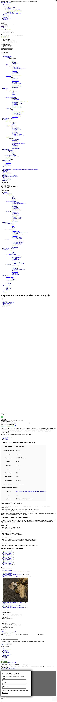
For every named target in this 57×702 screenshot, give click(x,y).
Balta (13, 92)
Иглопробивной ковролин (18, 110)
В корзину (3, 29)
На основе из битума (17, 83)
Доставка (5, 439)
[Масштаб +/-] (5, 697)
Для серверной (15, 132)
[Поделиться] (2, 697)
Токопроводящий (16, 148)
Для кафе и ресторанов (17, 103)
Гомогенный (15, 141)
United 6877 (6, 557)
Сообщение (3, 639)
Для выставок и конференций (19, 68)
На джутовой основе (16, 113)
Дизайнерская (15, 78)
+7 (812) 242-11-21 (7, 46)
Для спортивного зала (17, 107)
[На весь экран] (3, 697)
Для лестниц (15, 72)
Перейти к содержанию (6, 2)
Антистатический (16, 139)
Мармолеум (14, 144)
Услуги (5, 657)
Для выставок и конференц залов (19, 100)
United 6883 (6, 562)
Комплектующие (7, 653)
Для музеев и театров (17, 105)
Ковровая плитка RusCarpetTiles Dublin (12, 571)
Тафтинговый (15, 117)
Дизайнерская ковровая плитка (38, 491)
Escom (13, 61)
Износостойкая (15, 81)
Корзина (3, 27)
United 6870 (6, 552)
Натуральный (15, 145)
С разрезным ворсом (16, 86)
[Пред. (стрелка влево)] (1, 698)
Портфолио (6, 655)
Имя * (2, 634)
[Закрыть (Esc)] (1, 697)
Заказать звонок (4, 52)
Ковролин (5, 650)
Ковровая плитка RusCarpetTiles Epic (12, 605)
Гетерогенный (15, 140)
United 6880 (6, 559)
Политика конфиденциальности (8, 668)
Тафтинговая (15, 87)
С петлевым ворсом (16, 84)
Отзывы (5, 656)
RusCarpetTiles (15, 63)
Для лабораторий (16, 128)
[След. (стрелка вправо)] (2, 698)
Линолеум (5, 651)
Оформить (7, 29)
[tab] (29, 437)
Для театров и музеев (17, 74)
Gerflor (13, 123)
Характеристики (7, 437)
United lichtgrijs (7, 564)
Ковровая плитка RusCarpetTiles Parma (12, 574)
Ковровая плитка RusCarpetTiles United (12, 602)
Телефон (38, 634)
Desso (13, 59)
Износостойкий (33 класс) (18, 112)
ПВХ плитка (6, 652)
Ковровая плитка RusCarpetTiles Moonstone (13, 607)
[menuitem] (6, 4)
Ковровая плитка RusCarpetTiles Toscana (13, 576)
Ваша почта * (19, 634)
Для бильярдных (16, 67)
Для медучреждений (16, 129)
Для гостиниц (15, 69)
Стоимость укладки (8, 426)
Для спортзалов (15, 73)
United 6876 (6, 554)
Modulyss (14, 62)
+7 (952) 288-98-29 (7, 50)
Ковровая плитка (7, 649)
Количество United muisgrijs (7, 423)
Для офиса (14, 71)
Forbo (13, 93)
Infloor (13, 94)
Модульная (14, 82)
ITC (12, 95)
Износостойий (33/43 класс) (18, 143)
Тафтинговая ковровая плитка (23, 491)
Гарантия (5, 438)
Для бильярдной (15, 99)
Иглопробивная (15, 79)
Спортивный (15, 146)
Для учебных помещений (18, 135)
